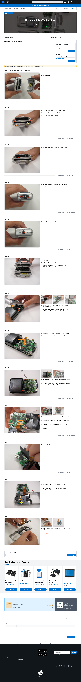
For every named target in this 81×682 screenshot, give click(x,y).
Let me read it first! (58, 654)
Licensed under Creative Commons (44, 680)
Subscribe (74, 652)
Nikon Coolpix (22, 8)
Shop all (6, 564)
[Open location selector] (68, 2)
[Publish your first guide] (50, 605)
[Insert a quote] (15, 626)
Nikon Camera (15, 8)
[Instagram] (64, 666)
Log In (78, 2)
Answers (66, 8)
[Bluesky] (71, 666)
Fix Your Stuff (14, 2)
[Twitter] (61, 666)
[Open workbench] (65, 2)
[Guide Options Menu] (75, 8)
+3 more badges (50, 607)
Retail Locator (18, 657)
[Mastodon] (69, 666)
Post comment (71, 636)
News (17, 652)
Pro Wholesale (18, 655)
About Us (6, 650)
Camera (9, 8)
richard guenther (37, 22)
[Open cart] (71, 2)
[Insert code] (11, 626)
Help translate (7, 666)
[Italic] (9, 626)
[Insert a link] (13, 626)
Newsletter (6, 657)
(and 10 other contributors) (46, 22)
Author (8, 600)
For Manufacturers (19, 659)
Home (6, 8)
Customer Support (8, 652)
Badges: (51, 602)
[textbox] (40, 631)
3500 (27, 8)
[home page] (5, 2)
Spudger (58, 54)
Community (21, 2)
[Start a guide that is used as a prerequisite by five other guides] (47, 605)
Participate (18, 653)
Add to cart (71, 51)
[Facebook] (59, 666)
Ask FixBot (61, 101)
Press (17, 650)
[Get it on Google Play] (42, 654)
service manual (40, 66)
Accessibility (29, 650)
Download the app (42, 648)
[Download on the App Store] (42, 650)
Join (74, 2)
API (5, 659)
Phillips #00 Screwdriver (62, 44)
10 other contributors (49, 599)
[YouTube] (66, 666)
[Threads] (73, 666)
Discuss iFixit (7, 653)
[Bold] (7, 626)
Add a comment (70, 106)
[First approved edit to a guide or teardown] (52, 605)
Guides (61, 8)
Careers (6, 655)
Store (28, 2)
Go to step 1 (17, 38)
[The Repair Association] (76, 666)
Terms (28, 653)
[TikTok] (57, 666)
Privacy (28, 652)
